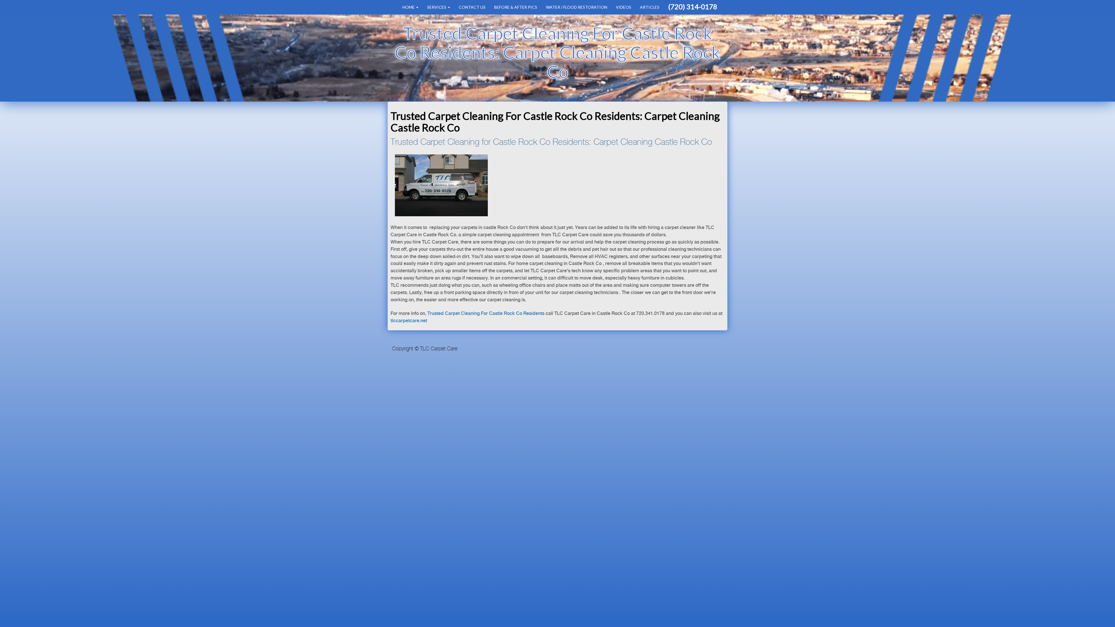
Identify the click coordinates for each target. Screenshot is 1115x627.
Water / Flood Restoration (576, 7)
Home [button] (409, 7)
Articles (649, 7)
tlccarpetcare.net (409, 320)
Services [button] (437, 7)
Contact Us (472, 7)
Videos (623, 7)
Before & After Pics (515, 7)
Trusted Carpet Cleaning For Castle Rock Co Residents (486, 313)
